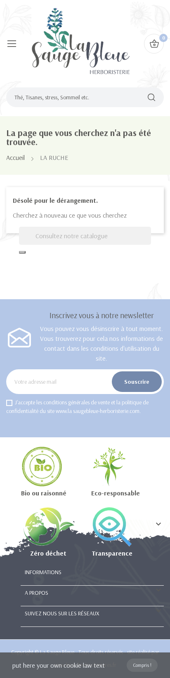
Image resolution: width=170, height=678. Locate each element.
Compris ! (142, 665)
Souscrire (136, 381)
